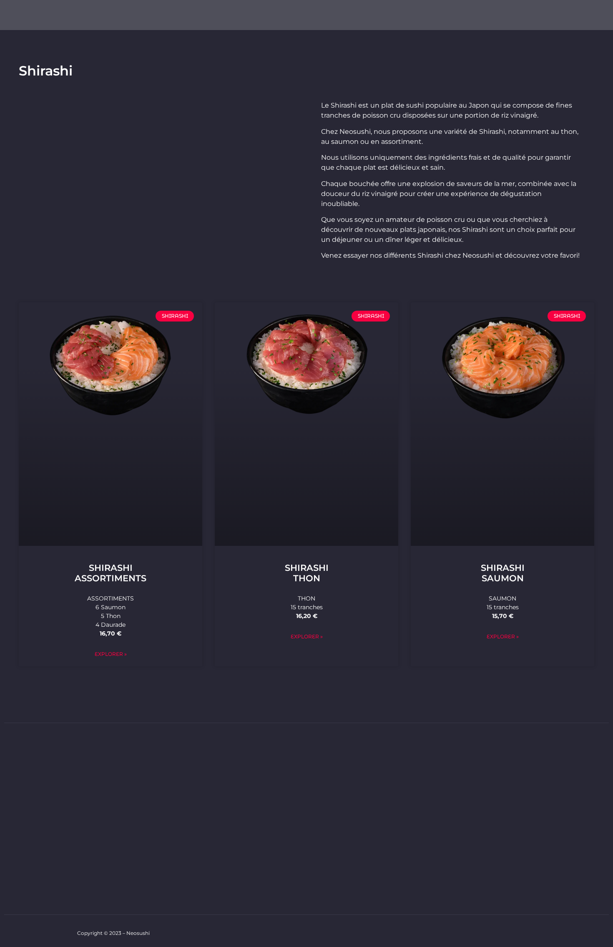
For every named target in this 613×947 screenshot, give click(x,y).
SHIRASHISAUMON (503, 573)
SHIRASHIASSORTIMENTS (110, 573)
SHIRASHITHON (307, 573)
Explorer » (111, 654)
